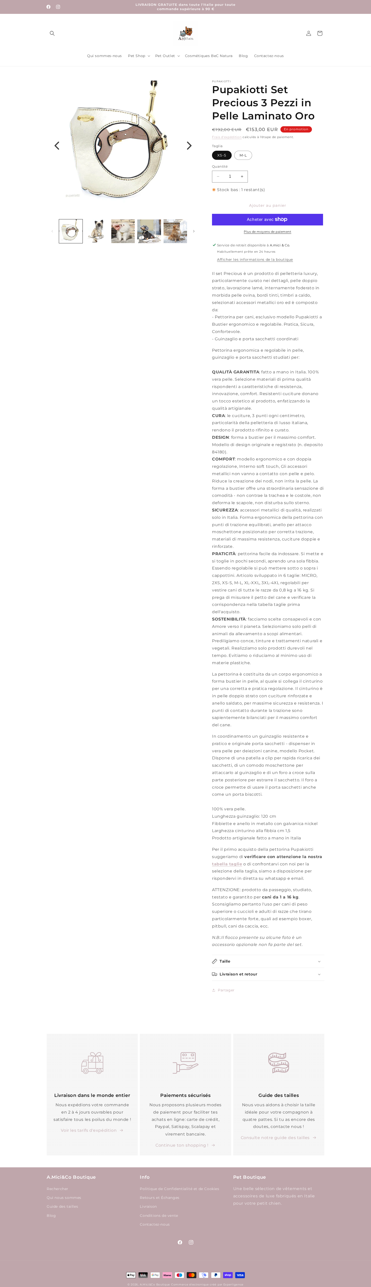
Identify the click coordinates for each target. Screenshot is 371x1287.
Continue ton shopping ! (181, 1145)
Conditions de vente (159, 1215)
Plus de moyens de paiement (267, 231)
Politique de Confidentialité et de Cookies (179, 1189)
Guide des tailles (62, 1206)
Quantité (220, 166)
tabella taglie (227, 863)
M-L (243, 155)
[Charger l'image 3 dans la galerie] (123, 231)
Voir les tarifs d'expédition (89, 1130)
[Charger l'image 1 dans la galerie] (71, 231)
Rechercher (57, 1189)
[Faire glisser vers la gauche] (52, 231)
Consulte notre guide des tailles (275, 1137)
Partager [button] (226, 990)
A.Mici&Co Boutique (155, 1284)
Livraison (148, 1206)
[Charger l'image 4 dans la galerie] (149, 231)
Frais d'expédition (227, 137)
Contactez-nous (155, 1224)
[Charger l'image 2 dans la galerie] (97, 231)
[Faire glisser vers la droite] (193, 231)
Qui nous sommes (64, 1198)
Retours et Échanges (159, 1198)
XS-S (221, 155)
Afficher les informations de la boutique (255, 259)
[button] (52, 33)
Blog (51, 1215)
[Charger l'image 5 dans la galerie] (175, 231)
